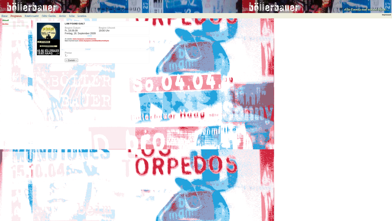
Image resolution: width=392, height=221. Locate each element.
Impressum (386, 15)
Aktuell (5, 20)
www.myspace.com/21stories (84, 39)
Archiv (5, 24)
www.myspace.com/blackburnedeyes (94, 41)
